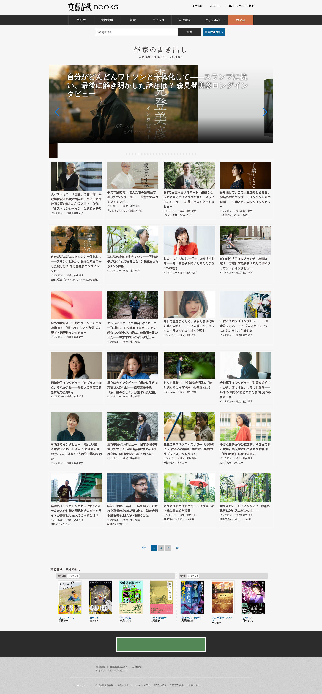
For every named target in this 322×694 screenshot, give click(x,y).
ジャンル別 (212, 20)
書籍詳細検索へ (214, 32)
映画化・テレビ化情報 (241, 6)
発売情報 (197, 6)
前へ (144, 547)
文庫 (182, 576)
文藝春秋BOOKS (93, 7)
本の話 (240, 20)
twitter (241, 667)
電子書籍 (184, 20)
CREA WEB (160, 685)
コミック (159, 20)
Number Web (143, 685)
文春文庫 (107, 20)
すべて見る (73, 576)
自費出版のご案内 (119, 667)
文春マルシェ (195, 685)
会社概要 (100, 667)
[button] (126, 154)
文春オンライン (125, 685)
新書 (133, 20)
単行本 (81, 20)
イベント (215, 6)
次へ (178, 547)
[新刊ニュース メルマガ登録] (161, 644)
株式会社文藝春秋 (104, 685)
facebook (234, 667)
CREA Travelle (177, 685)
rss (248, 667)
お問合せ (136, 667)
